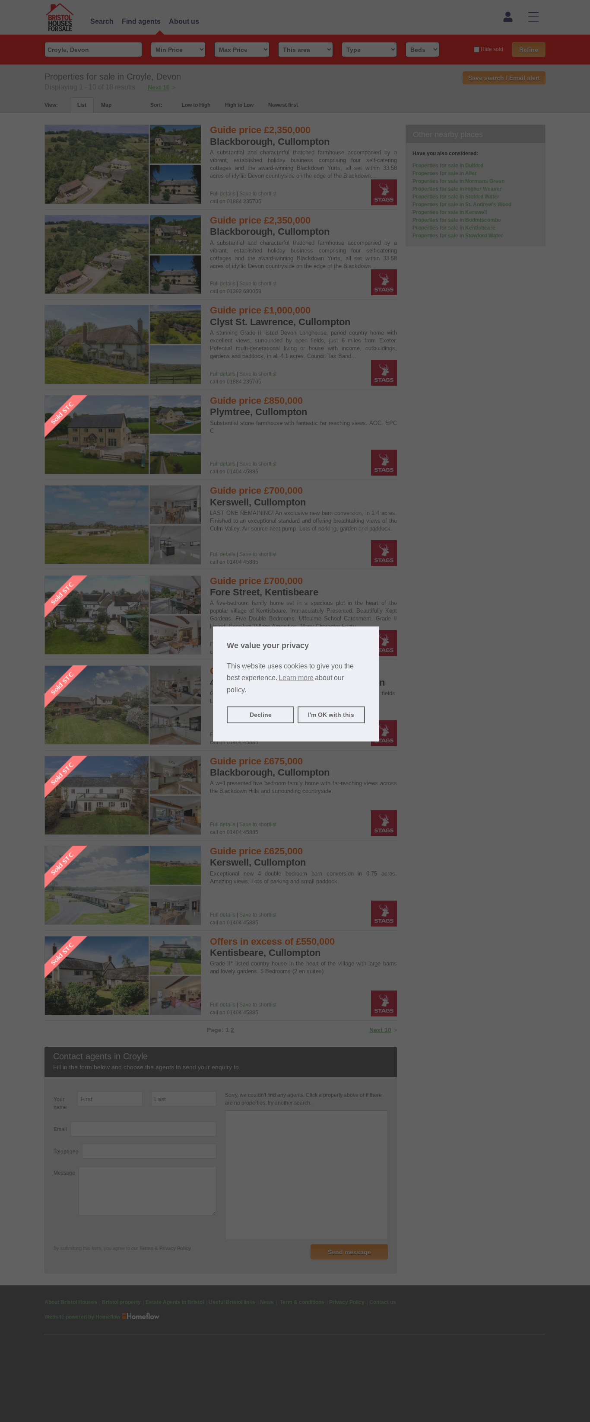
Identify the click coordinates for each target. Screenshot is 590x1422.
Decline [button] (261, 714)
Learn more (296, 677)
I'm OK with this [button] (331, 714)
